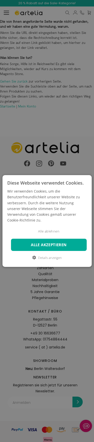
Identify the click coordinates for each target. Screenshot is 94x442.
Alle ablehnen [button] (48, 231)
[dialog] (46, 221)
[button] (47, 258)
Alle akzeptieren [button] (48, 244)
